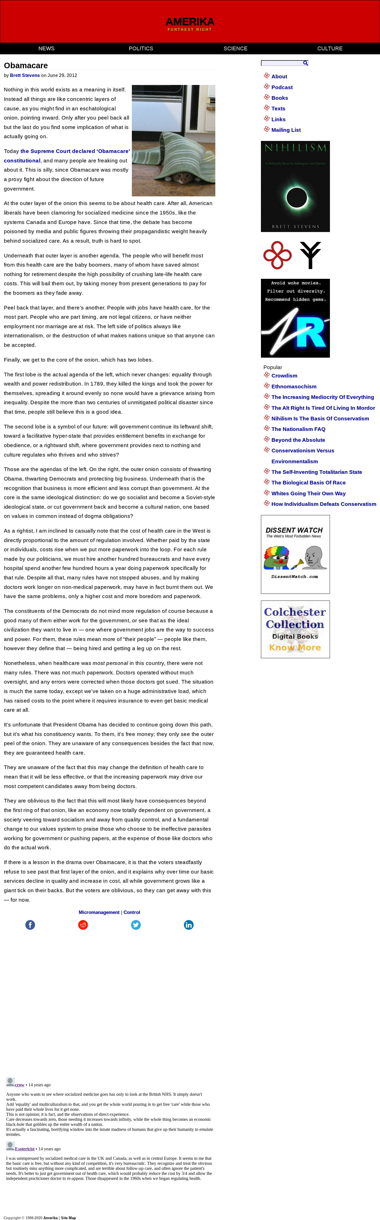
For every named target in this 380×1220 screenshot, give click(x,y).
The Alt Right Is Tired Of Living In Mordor (323, 408)
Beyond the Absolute (298, 440)
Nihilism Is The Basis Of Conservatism (320, 418)
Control (132, 912)
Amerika (50, 1218)
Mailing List (286, 130)
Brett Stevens (25, 75)
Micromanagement (99, 912)
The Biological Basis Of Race (309, 482)
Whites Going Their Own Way (309, 493)
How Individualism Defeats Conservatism (324, 504)
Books (280, 98)
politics (141, 48)
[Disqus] (109, 1000)
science (236, 48)
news (46, 48)
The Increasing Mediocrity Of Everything (323, 397)
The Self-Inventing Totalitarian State (317, 472)
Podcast (282, 87)
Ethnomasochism (294, 386)
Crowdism (284, 376)
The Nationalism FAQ (298, 429)
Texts (278, 108)
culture (330, 48)
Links (279, 119)
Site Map (68, 1218)
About (279, 76)
